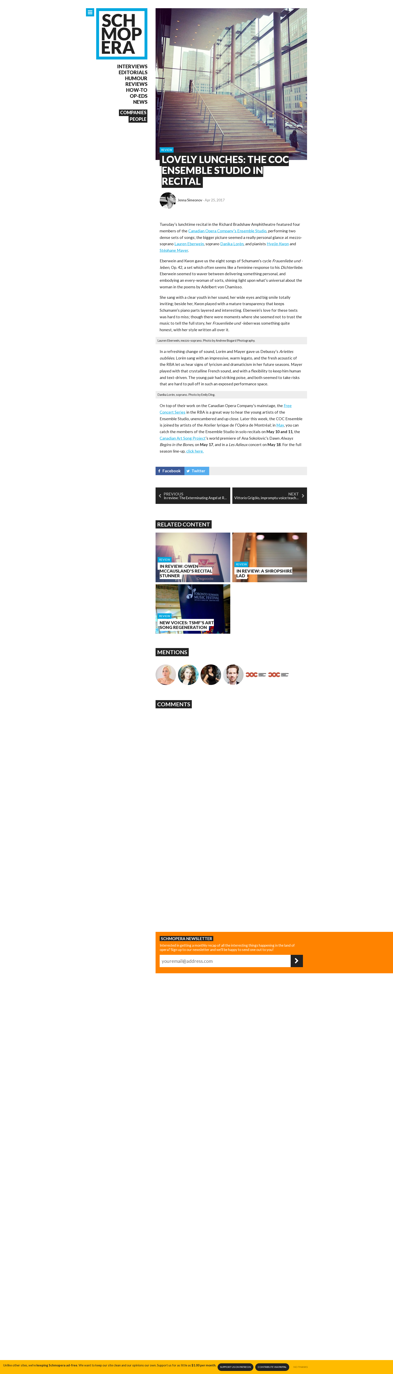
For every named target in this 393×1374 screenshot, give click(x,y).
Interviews (132, 66)
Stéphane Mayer (174, 250)
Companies (133, 112)
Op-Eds (138, 96)
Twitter (198, 470)
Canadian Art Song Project (183, 438)
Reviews (136, 84)
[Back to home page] (121, 33)
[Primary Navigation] (90, 12)
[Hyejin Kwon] (211, 674)
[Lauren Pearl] (166, 674)
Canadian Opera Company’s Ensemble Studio (227, 230)
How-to (136, 90)
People (138, 119)
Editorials (133, 72)
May (280, 425)
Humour (136, 78)
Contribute (272, 1366)
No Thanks (301, 1366)
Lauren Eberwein (189, 243)
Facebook (172, 470)
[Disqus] (231, 761)
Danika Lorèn (232, 243)
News (140, 102)
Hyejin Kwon (278, 243)
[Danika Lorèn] (188, 674)
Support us (235, 1366)
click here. (195, 451)
